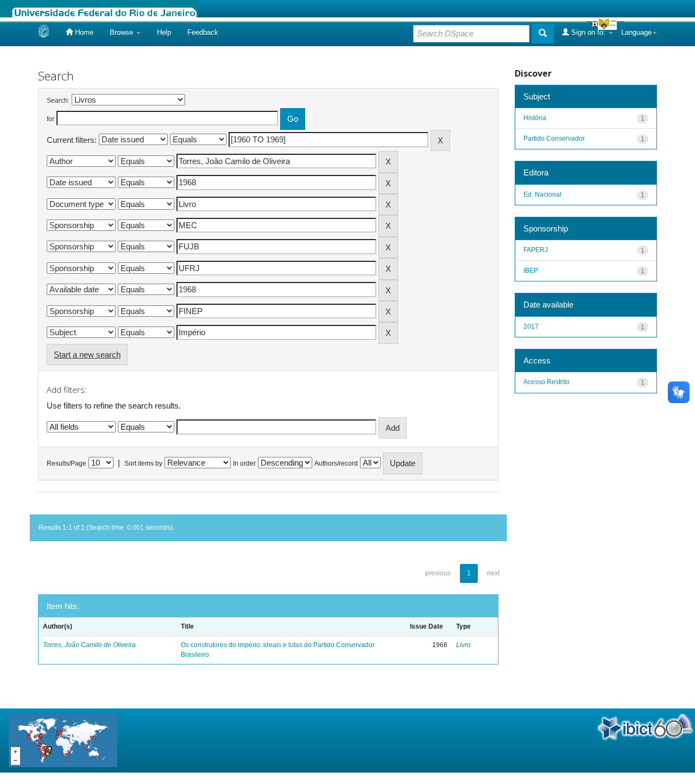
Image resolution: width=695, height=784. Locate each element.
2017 (531, 326)
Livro (463, 645)
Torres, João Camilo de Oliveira (89, 645)
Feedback (202, 32)
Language (636, 32)
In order (244, 463)
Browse (122, 32)
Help (164, 32)
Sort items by (143, 463)
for (50, 119)
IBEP (530, 270)
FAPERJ (535, 250)
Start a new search (87, 354)
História (534, 118)
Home (83, 32)
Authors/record (336, 463)
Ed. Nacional (542, 194)
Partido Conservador (554, 138)
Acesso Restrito (546, 382)
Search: (58, 100)
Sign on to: (588, 32)
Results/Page (66, 463)
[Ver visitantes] (63, 740)
